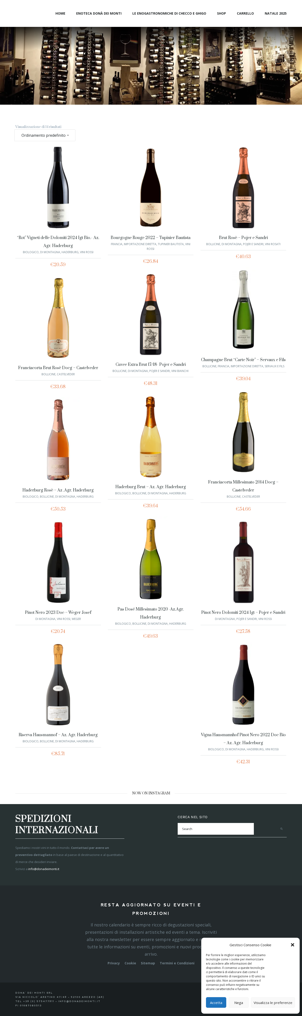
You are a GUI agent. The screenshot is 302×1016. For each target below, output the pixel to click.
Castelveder (66, 374)
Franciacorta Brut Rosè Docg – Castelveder (58, 368)
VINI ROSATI (273, 244)
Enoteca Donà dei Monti (99, 13)
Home (60, 13)
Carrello (245, 13)
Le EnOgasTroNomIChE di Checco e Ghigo (169, 13)
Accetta (216, 1002)
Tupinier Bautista (171, 244)
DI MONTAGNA (50, 252)
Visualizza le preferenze (273, 1002)
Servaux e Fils (274, 366)
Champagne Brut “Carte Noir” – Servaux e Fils (243, 360)
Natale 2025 (276, 13)
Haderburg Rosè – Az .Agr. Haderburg (58, 490)
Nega (238, 1002)
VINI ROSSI (86, 252)
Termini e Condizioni (177, 963)
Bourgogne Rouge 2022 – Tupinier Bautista (150, 237)
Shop (221, 13)
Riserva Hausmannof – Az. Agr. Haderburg (58, 735)
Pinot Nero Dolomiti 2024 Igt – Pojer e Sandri (243, 612)
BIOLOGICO (31, 252)
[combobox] (45, 135)
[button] (292, 944)
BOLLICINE (213, 244)
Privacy (114, 963)
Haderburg (70, 252)
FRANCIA (116, 244)
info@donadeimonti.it (43, 869)
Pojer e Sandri (253, 244)
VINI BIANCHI (180, 371)
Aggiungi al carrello (46, 189)
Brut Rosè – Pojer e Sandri (243, 237)
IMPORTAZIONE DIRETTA (140, 244)
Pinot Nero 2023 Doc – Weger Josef (58, 612)
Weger (76, 619)
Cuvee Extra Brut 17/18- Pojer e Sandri (151, 364)
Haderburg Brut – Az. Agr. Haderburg (150, 487)
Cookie (130, 963)
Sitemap (148, 963)
